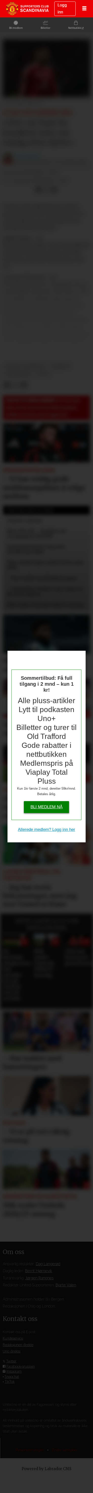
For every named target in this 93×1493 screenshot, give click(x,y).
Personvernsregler (30, 1450)
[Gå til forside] (27, 8)
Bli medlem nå (46, 807)
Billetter (45, 28)
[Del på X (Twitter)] (46, 189)
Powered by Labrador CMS (46, 1468)
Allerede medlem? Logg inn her (46, 829)
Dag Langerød (48, 1264)
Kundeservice (13, 1338)
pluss (43, 374)
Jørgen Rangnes (39, 1278)
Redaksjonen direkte (18, 1345)
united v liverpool (25, 366)
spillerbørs (18, 374)
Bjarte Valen (66, 1285)
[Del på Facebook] (38, 189)
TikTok (10, 1382)
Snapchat (12, 1377)
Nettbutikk (74, 28)
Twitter (11, 1361)
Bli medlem (16, 28)
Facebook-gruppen (20, 1366)
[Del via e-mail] (54, 189)
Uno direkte (11, 1351)
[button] (6, 923)
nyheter (60, 366)
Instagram (14, 1371)
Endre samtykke (64, 1450)
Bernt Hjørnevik (38, 1271)
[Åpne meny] (84, 8)
